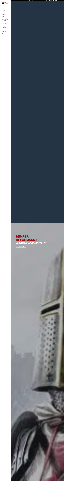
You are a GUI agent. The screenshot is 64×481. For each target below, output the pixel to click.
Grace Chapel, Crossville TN (43, 0)
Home (3, 7)
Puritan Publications (56, 0)
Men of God (4, 20)
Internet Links (4, 31)
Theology (3, 26)
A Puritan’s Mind (50, 0)
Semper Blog (4, 11)
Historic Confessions (5, 19)
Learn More (21, 246)
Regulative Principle (5, 23)
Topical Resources (5, 30)
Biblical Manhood (4, 13)
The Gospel (3, 10)
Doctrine (3, 14)
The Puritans (4, 27)
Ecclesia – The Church (4, 16)
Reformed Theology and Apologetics (34, 0)
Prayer (3, 24)
